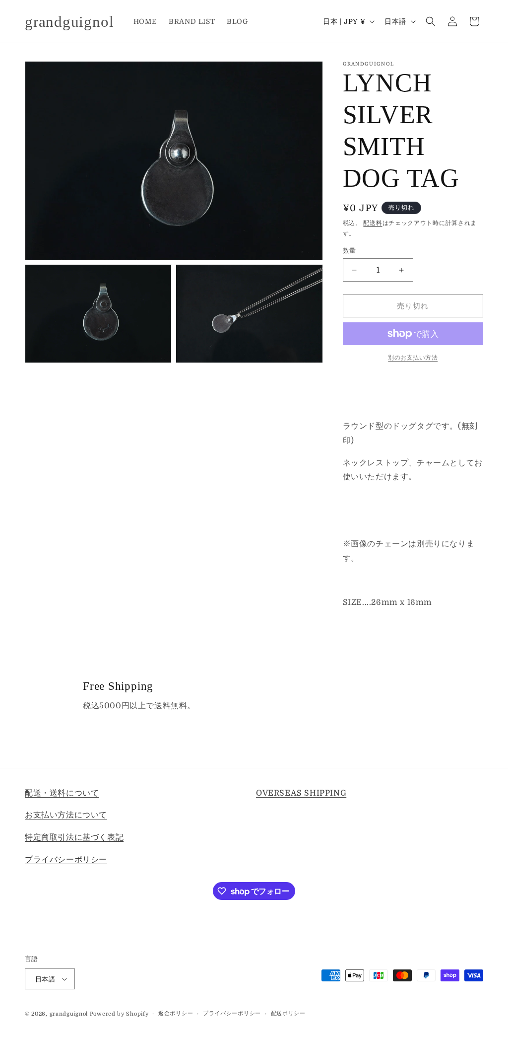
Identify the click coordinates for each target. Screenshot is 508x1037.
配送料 (372, 223)
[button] (431, 21)
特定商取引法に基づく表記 (74, 837)
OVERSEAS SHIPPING (301, 793)
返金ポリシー (175, 1013)
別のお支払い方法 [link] (413, 357)
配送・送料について (62, 793)
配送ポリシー (288, 1013)
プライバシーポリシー (66, 859)
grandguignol (69, 1014)
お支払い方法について (66, 815)
